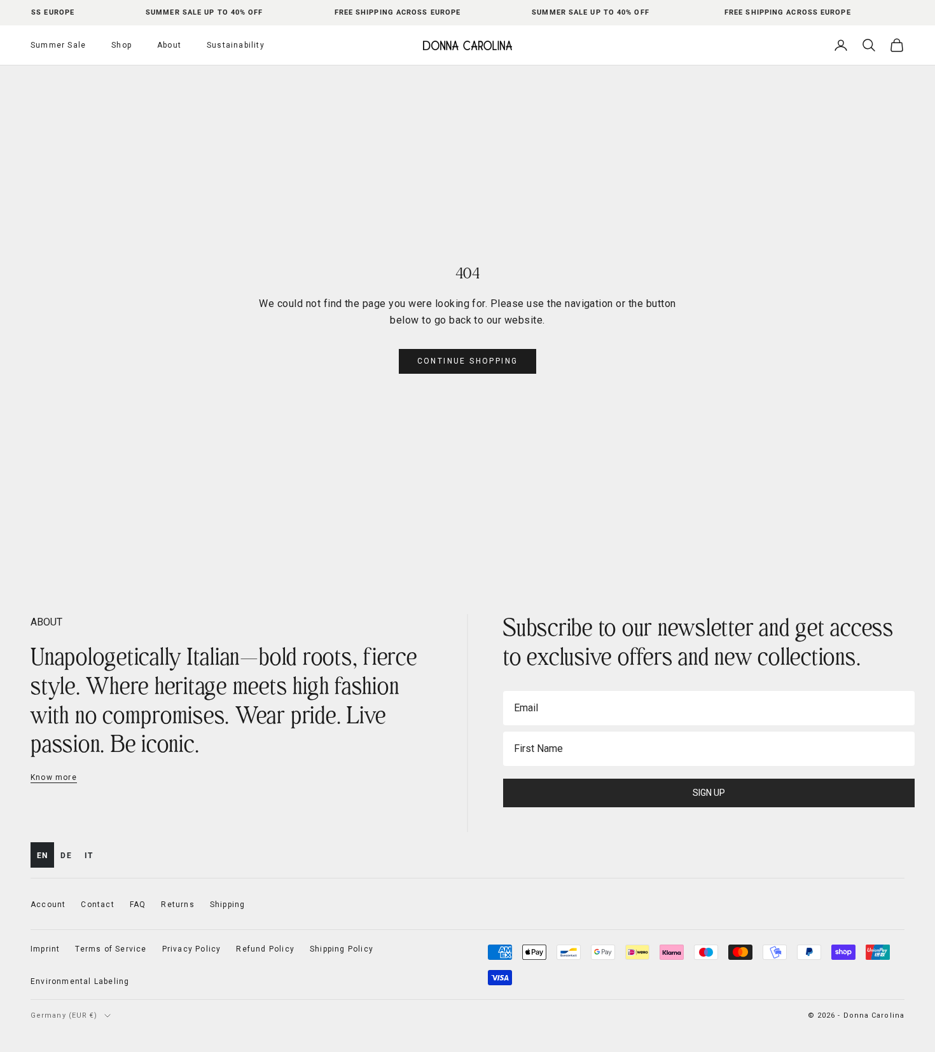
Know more (54, 777)
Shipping (228, 904)
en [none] (42, 855)
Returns (177, 904)
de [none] (65, 855)
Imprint (45, 949)
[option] (66, 855)
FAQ (138, 904)
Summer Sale (58, 45)
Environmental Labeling (80, 981)
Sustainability (236, 45)
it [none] (89, 855)
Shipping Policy (341, 949)
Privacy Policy (191, 949)
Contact (97, 904)
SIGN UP (709, 793)
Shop (121, 45)
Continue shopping (467, 361)
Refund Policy (265, 949)
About (169, 45)
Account (48, 904)
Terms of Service (110, 949)
